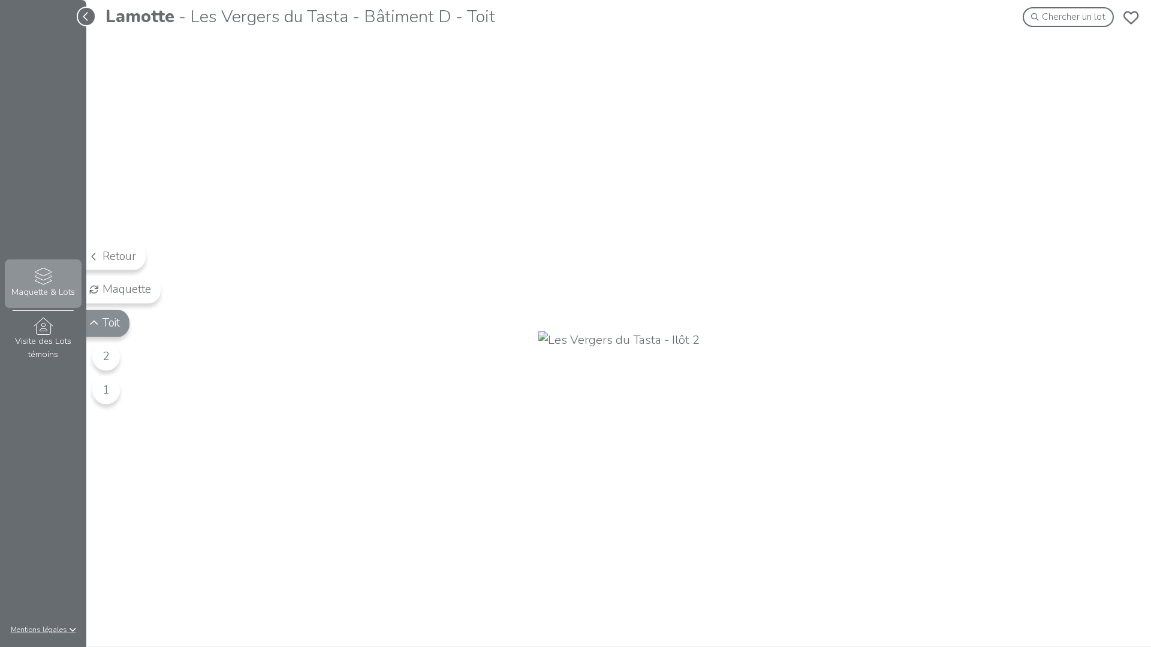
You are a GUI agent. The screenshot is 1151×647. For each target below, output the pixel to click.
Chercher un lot (1073, 16)
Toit (111, 323)
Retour (119, 256)
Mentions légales (40, 629)
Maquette (127, 289)
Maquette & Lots (43, 292)
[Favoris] (1131, 17)
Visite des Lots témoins (43, 347)
